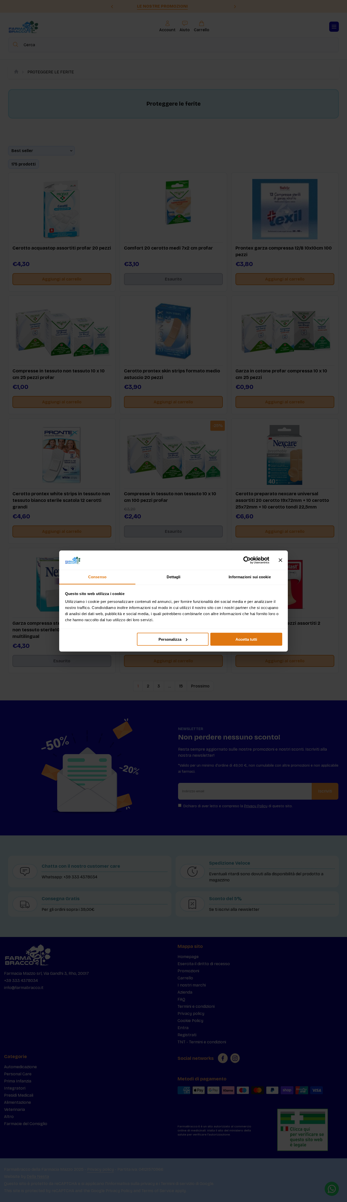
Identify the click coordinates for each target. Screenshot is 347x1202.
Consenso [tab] (97, 577)
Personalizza (170, 639)
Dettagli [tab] (174, 577)
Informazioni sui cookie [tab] (250, 577)
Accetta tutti (246, 639)
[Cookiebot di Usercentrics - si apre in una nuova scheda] (247, 560)
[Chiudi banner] (280, 560)
